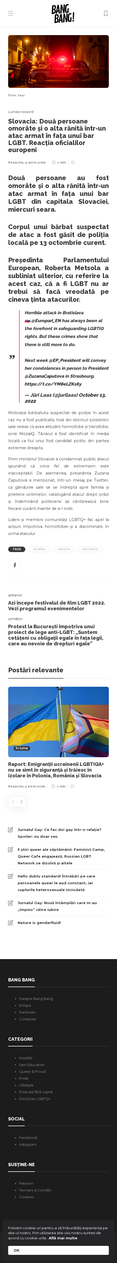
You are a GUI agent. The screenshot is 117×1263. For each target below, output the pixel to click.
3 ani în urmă (35, 786)
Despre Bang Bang (36, 998)
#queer (64, 549)
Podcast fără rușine (36, 1092)
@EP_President (65, 360)
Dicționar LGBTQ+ (35, 1098)
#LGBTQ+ (39, 549)
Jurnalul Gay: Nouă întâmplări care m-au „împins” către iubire (57, 906)
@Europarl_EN (46, 320)
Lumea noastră (21, 112)
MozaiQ (27, 433)
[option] (58, 739)
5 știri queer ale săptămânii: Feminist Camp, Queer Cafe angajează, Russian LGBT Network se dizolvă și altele (61, 856)
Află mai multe (63, 1238)
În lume (22, 748)
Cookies (26, 1197)
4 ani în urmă (35, 162)
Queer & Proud (32, 1071)
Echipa (25, 1005)
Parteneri (27, 1012)
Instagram (27, 1144)
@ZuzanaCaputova (44, 376)
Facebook (28, 1137)
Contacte (27, 1019)
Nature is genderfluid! (39, 922)
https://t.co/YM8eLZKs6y (52, 384)
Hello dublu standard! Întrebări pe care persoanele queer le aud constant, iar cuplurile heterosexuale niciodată (56, 883)
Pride (24, 1078)
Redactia (15, 162)
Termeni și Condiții (35, 1190)
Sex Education (32, 1064)
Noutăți (25, 1058)
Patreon (26, 1183)
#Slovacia (90, 549)
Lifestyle (26, 1085)
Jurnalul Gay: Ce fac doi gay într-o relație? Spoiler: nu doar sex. (59, 833)
